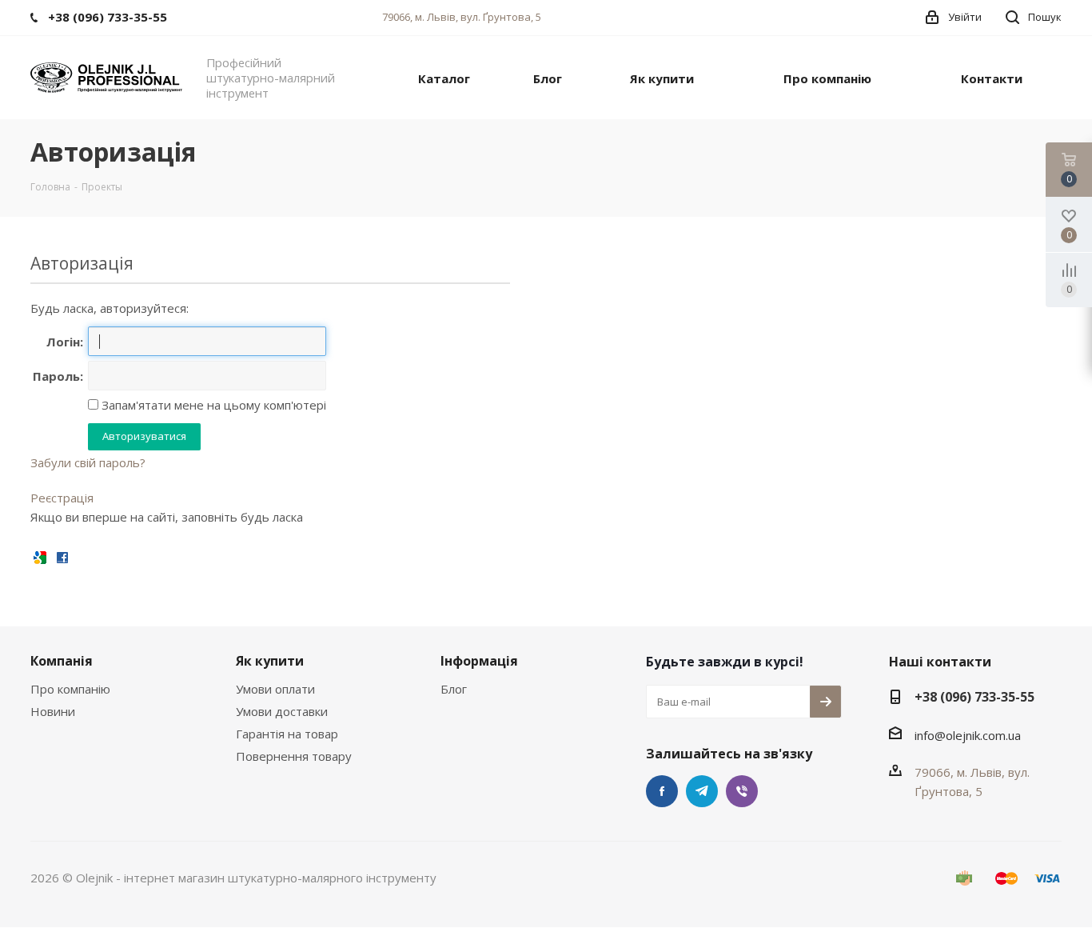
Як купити (270, 661)
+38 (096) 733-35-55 (974, 697)
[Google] (40, 556)
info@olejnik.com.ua (968, 735)
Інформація (479, 661)
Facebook (662, 791)
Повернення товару (294, 756)
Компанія (61, 661)
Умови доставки (282, 711)
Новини (52, 711)
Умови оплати (275, 689)
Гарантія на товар (287, 734)
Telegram (702, 791)
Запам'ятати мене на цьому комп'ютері (212, 405)
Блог (453, 689)
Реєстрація (62, 498)
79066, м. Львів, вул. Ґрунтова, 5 (461, 17)
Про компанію (70, 689)
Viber (742, 791)
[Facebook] (62, 556)
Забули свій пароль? (87, 462)
